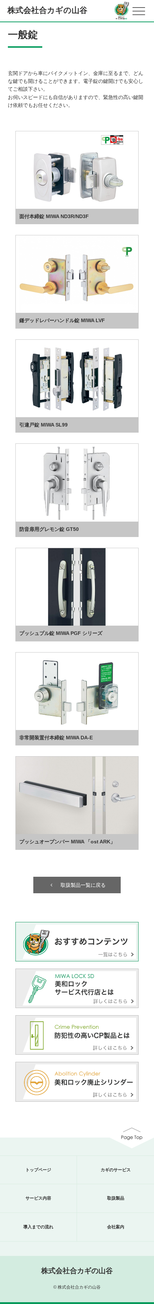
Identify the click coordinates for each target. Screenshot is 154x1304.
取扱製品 (115, 1198)
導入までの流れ (38, 1226)
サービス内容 (38, 1198)
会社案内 (115, 1226)
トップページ (38, 1169)
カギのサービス (116, 1169)
